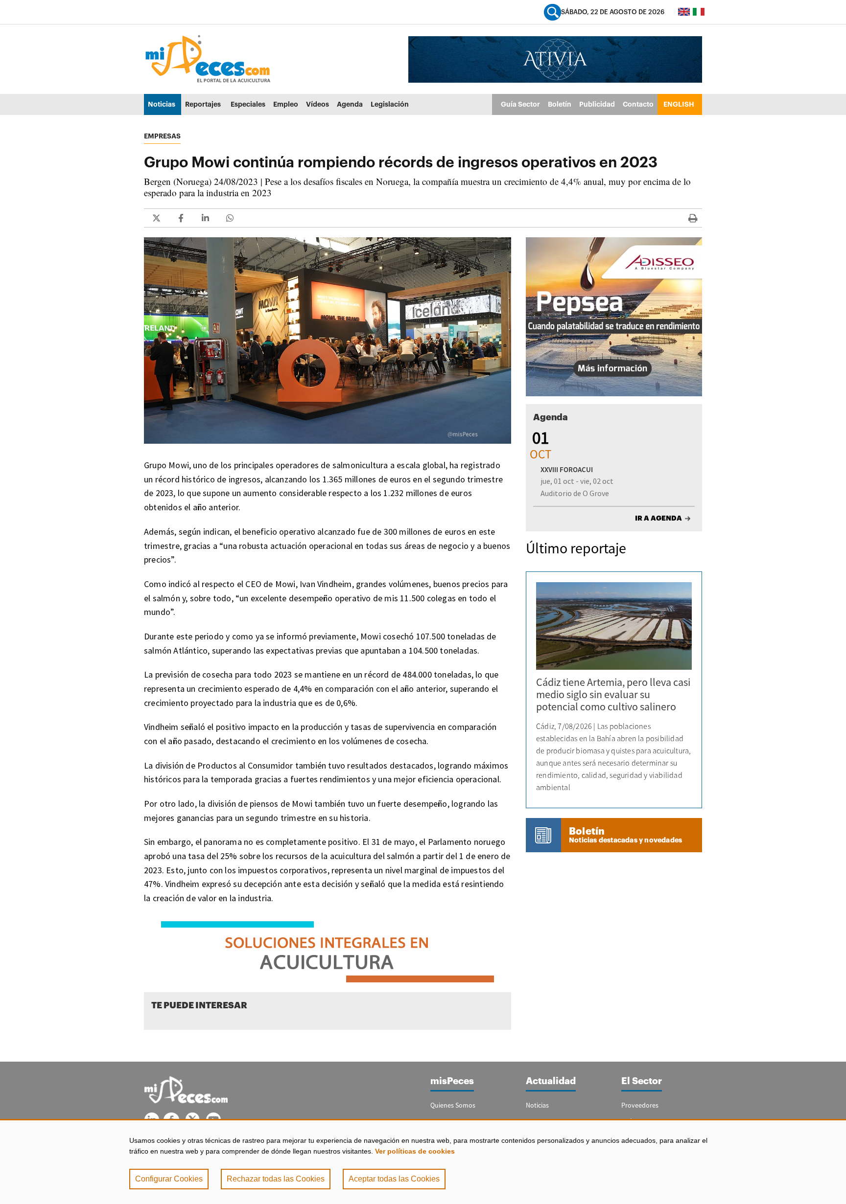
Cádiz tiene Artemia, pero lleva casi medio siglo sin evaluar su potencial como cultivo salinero (613, 694)
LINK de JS (156, 218)
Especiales (248, 104)
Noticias (161, 104)
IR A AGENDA (658, 518)
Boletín (559, 104)
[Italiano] (699, 12)
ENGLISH (678, 104)
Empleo (285, 104)
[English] (684, 12)
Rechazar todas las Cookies (276, 1179)
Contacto (638, 104)
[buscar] (552, 12)
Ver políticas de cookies (415, 1151)
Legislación (390, 104)
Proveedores (639, 1105)
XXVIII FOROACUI (566, 469)
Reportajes (203, 104)
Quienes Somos (452, 1105)
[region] (423, 1161)
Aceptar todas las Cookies (394, 1179)
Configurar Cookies (169, 1179)
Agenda (350, 104)
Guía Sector (520, 104)
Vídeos (317, 104)
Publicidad (597, 104)
